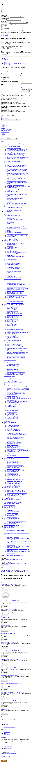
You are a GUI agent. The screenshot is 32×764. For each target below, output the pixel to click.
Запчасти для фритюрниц (10, 527)
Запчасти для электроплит (10, 259)
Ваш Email (4, 19)
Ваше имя (3, 16)
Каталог (6, 733)
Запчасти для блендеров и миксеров (13, 326)
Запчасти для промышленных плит (12, 279)
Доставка (6, 724)
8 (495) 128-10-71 (5, 115)
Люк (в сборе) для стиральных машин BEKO (12, 683)
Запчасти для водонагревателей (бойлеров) (14, 143)
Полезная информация (9, 727)
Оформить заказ (5, 28)
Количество (4, 25)
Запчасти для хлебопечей (10, 458)
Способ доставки (5, 22)
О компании (7, 732)
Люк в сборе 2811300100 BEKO (9, 609)
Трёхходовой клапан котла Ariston (14, 555)
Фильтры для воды (8, 498)
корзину (12, 762)
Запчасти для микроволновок (11, 240)
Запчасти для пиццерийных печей (12, 497)
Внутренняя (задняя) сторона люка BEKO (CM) (13, 692)
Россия (5, 62)
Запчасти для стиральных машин (12, 161)
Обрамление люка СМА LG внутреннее (11, 584)
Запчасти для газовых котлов (11, 487)
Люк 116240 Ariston (5, 709)
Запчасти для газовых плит (10, 507)
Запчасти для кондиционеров (11, 526)
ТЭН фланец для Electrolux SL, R (13, 559)
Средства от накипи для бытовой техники (14, 204)
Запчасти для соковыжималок (11, 518)
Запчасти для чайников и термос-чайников (14, 453)
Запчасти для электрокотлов (11, 299)
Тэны (5, 407)
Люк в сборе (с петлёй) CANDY (9, 667)
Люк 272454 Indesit (5, 617)
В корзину (4, 590)
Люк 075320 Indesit (5, 625)
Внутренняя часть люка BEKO (8, 700)
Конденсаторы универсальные (11, 257)
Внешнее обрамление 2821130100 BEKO (11, 600)
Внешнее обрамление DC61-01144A (10, 650)
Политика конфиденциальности (9, 753)
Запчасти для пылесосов (10, 360)
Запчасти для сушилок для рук (11, 525)
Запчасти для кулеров (9, 376)
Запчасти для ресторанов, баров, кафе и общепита (16, 533)
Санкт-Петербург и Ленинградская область (15, 63)
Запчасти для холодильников (11, 212)
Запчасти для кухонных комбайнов (12, 340)
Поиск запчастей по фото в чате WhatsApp (11, 119)
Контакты (3, 737)
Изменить (6, 59)
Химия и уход (7, 211)
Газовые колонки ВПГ (9, 505)
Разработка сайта (5, 755)
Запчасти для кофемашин (10, 422)
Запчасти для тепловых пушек (11, 503)
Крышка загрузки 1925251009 (8, 633)
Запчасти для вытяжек (9, 506)
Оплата (5, 725)
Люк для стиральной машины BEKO (10, 675)
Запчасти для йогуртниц (10, 523)
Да (4, 58)
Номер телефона (5, 18)
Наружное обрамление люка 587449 (10, 659)
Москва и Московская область (11, 64)
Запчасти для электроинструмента (12, 499)
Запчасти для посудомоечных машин (13, 382)
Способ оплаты (4, 24)
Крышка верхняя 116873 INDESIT (9, 642)
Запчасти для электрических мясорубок (14, 304)
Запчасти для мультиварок (10, 477)
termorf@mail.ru (4, 118)
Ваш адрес (4, 21)
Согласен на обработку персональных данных (14, 30)
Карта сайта (7, 734)
